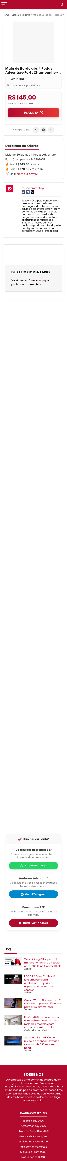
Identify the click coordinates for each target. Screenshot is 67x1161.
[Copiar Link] (51, 130)
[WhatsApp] (36, 130)
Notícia (27, 968)
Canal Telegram (35, 894)
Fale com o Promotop (33, 1146)
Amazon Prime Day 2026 (34, 1131)
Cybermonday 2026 (33, 1126)
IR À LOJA (31, 113)
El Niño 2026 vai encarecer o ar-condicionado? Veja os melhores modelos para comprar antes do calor (41, 1022)
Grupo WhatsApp (35, 865)
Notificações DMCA (33, 1157)
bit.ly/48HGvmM (27, 174)
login (42, 280)
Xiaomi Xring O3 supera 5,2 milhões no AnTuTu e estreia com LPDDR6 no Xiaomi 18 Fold (43, 962)
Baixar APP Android (35, 923)
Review (27, 1009)
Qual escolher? (39, 1030)
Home (6, 15)
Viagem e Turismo (21, 15)
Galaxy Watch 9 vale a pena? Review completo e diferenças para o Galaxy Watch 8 (43, 1003)
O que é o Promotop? (33, 1152)
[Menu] (4, 4)
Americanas (18, 78)
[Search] (62, 4)
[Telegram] (43, 130)
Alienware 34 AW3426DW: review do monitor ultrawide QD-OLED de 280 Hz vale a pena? (41, 1043)
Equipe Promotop (19, 85)
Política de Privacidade (33, 1141)
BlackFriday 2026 (33, 1120)
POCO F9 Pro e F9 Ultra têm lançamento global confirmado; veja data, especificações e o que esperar (41, 983)
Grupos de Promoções (33, 1136)
